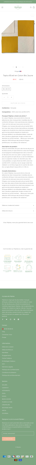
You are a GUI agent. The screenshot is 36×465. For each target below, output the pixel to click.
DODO (4, 396)
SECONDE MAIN (7, 407)
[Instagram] (10, 319)
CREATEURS (6, 405)
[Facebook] (2, 319)
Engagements (6, 355)
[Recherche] (31, 7)
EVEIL (4, 393)
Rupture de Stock (18, 103)
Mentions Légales (7, 367)
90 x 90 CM (6, 89)
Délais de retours (7, 211)
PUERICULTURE (7, 402)
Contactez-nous (7, 334)
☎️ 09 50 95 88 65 (7, 329)
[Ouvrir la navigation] (2, 7)
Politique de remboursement (11, 375)
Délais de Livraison (7, 347)
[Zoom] (32, 15)
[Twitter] (6, 319)
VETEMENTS (6, 390)
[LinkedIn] (18, 319)
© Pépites (18, 447)
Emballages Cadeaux (8, 361)
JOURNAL (5, 413)
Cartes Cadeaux (7, 358)
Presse (4, 337)
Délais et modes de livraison (10, 205)
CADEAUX (5, 387)
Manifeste (5, 352)
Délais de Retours (7, 350)
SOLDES (4, 385)
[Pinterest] (14, 319)
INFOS (4, 410)
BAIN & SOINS (6, 399)
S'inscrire (8, 439)
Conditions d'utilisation (9, 372)
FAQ (3, 331)
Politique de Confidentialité (10, 369)
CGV (3, 364)
